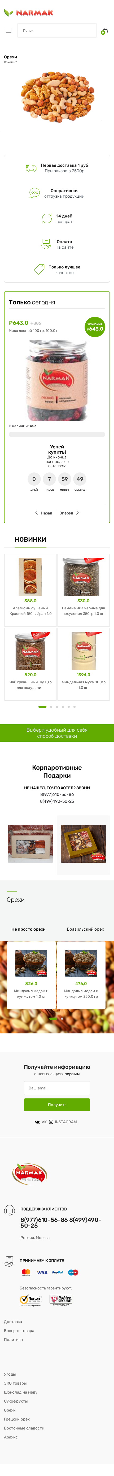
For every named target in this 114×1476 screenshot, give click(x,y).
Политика (13, 1339)
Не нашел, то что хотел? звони (57, 788)
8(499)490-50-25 (57, 801)
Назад (46, 513)
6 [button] (74, 707)
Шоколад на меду (20, 1392)
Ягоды (10, 1374)
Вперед (66, 513)
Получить (57, 1104)
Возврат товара (19, 1330)
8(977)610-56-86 (57, 794)
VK (44, 1122)
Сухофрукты (16, 1401)
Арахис (11, 1437)
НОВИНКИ (30, 539)
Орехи (10, 1410)
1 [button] (42, 707)
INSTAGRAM (66, 1122)
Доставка (13, 1321)
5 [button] (69, 707)
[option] (57, 94)
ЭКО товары (15, 1383)
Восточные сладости (24, 1428)
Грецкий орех (17, 1419)
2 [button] (51, 707)
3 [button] (57, 707)
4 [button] (63, 707)
